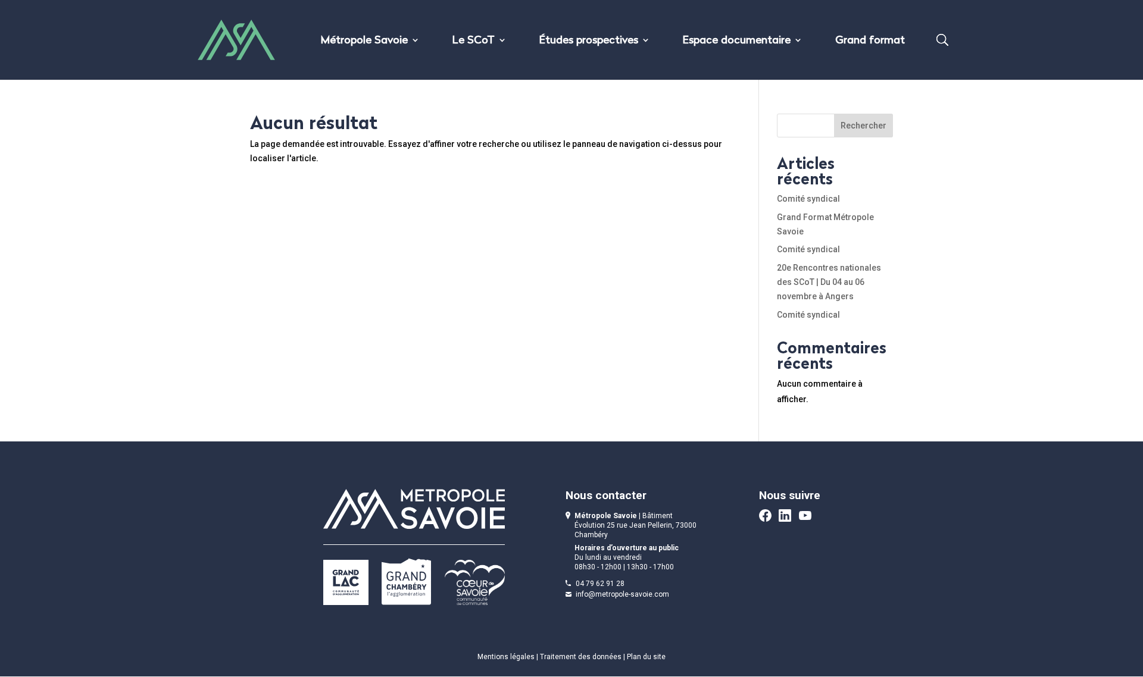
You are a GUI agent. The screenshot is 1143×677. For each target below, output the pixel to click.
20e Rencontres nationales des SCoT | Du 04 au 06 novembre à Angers (829, 282)
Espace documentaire (737, 42)
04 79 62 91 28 (600, 583)
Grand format (870, 42)
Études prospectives (588, 42)
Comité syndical (808, 198)
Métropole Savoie (364, 42)
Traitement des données (581, 657)
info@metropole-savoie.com (622, 594)
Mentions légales (506, 657)
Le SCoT (473, 42)
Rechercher (863, 125)
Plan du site (646, 657)
